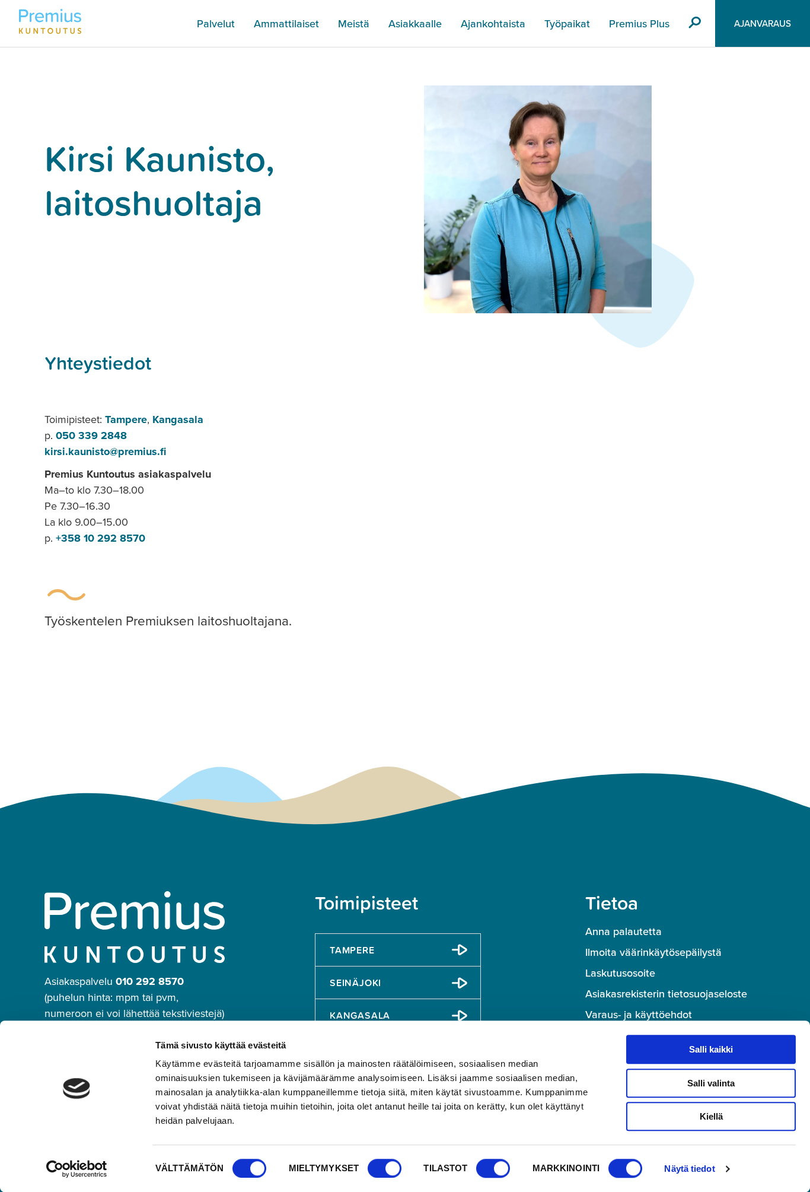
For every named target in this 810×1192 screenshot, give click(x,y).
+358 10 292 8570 (100, 538)
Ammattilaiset (286, 23)
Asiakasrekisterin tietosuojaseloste (666, 993)
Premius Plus (639, 23)
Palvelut (216, 23)
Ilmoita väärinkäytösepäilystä (653, 952)
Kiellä (711, 1116)
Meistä (353, 23)
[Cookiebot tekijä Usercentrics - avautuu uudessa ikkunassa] (77, 1169)
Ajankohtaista (493, 23)
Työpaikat (567, 23)
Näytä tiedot (689, 1169)
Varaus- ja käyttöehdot (638, 1014)
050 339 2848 (91, 435)
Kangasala (177, 419)
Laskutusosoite (620, 973)
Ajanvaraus (762, 23)
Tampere (126, 419)
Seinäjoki (355, 982)
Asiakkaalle (415, 23)
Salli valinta (711, 1083)
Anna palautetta (623, 931)
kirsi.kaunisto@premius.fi (105, 451)
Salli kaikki (711, 1049)
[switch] (384, 1168)
